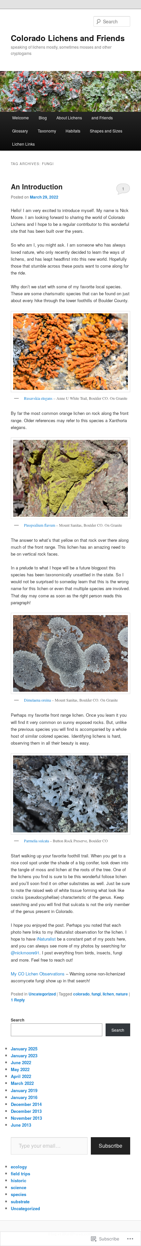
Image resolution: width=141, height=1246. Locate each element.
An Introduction (37, 186)
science (18, 1187)
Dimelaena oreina (37, 700)
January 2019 (24, 1090)
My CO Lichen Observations (38, 973)
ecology (19, 1166)
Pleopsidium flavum (39, 525)
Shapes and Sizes (106, 130)
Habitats (73, 130)
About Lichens (69, 117)
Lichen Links (23, 144)
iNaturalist (46, 939)
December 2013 (26, 1111)
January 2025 (24, 1048)
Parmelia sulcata (36, 840)
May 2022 (20, 1069)
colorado (81, 994)
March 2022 (22, 1083)
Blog (43, 117)
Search (17, 1020)
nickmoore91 (25, 952)
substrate (20, 1201)
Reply (18, 1000)
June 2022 (21, 1062)
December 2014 (26, 1104)
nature (122, 994)
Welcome (20, 117)
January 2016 (24, 1097)
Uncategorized (42, 994)
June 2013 (21, 1125)
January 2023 (24, 1055)
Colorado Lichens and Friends (68, 37)
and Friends (102, 117)
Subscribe (110, 1145)
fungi (96, 994)
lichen (108, 994)
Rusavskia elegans (38, 398)
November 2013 (26, 1118)
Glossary (20, 130)
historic (18, 1180)
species (18, 1194)
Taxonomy (47, 130)
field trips (20, 1173)
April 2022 (21, 1076)
